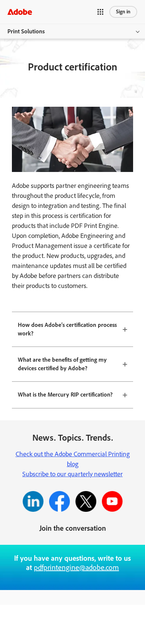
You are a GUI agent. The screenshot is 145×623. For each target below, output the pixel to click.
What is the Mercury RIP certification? (65, 394)
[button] (100, 12)
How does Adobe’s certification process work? (67, 329)
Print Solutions (26, 31)
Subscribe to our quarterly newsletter (72, 474)
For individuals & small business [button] (47, 605)
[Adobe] (19, 11)
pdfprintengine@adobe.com (76, 567)
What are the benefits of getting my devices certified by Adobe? (62, 364)
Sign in (123, 12)
